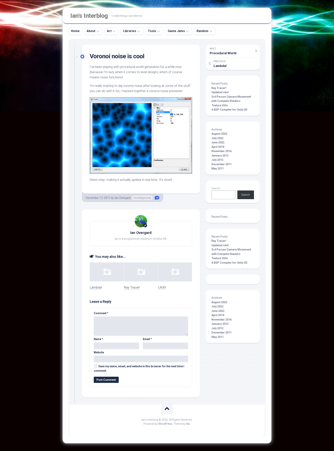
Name (98, 339)
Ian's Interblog (89, 15)
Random (202, 31)
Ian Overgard (123, 198)
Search (215, 188)
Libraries (129, 31)
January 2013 (219, 155)
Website (99, 352)
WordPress (165, 423)
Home (75, 31)
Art (109, 31)
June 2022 (217, 142)
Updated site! (220, 92)
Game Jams (176, 31)
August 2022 (219, 133)
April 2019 (217, 146)
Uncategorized (142, 197)
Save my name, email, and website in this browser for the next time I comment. (139, 368)
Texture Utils (219, 105)
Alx (188, 423)
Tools (152, 31)
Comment (101, 313)
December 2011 (221, 164)
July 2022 (217, 138)
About (91, 31)
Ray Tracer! (132, 287)
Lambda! (96, 287)
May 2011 (217, 168)
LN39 (162, 287)
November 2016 (221, 151)
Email (147, 339)
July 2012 (217, 159)
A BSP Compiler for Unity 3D (229, 109)
